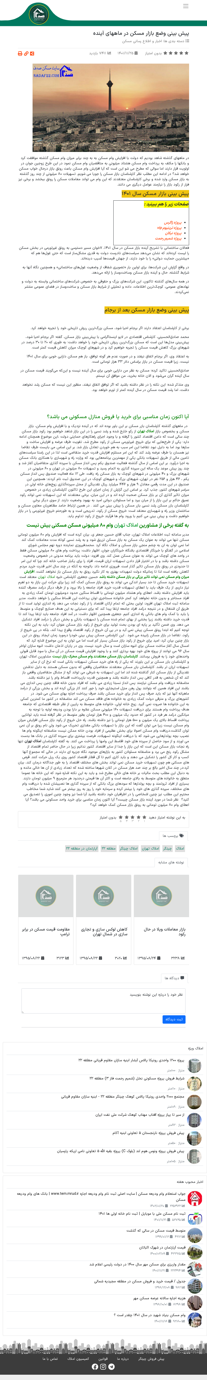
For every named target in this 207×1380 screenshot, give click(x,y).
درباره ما (123, 1359)
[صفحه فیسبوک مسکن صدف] (95, 1368)
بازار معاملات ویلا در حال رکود (165, 931)
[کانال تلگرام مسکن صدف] (111, 1368)
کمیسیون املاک (78, 1359)
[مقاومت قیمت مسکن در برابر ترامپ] (45, 900)
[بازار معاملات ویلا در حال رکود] (161, 900)
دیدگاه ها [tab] (172, 978)
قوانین (103, 1359)
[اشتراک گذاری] (32, 54)
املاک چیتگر (129, 848)
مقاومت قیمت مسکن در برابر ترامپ (46, 931)
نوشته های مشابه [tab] (171, 862)
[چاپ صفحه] (20, 54)
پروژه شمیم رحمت (168, 238)
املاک (180, 848)
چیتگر (167, 848)
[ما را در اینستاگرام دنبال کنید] (103, 1368)
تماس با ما (50, 1359)
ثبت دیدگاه (174, 1019)
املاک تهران (126, 525)
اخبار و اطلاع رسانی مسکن (142, 41)
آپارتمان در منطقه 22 (81, 848)
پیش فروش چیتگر (151, 1359)
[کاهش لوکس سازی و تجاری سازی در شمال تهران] (103, 900)
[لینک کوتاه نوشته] (26, 54)
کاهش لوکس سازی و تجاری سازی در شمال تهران (104, 931)
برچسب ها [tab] (171, 836)
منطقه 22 (109, 848)
